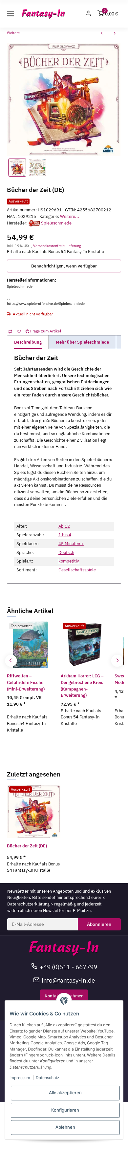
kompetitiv (68, 561)
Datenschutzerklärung (28, 904)
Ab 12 (64, 526)
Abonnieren (99, 924)
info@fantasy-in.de (68, 980)
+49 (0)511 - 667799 (68, 967)
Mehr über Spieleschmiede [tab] (82, 342)
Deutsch (66, 552)
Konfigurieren (65, 1110)
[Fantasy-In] (43, 14)
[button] (88, 14)
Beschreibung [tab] (28, 342)
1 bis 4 (64, 535)
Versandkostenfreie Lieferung (57, 245)
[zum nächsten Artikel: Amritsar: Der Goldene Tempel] (114, 34)
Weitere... (69, 216)
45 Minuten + (71, 543)
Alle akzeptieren (65, 1092)
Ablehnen (65, 1127)
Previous (11, 660)
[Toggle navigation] (10, 13)
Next (117, 660)
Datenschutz (47, 1077)
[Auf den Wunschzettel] (18, 331)
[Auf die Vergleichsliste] (10, 331)
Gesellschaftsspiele (77, 570)
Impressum (20, 1077)
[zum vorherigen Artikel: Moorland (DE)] (101, 34)
